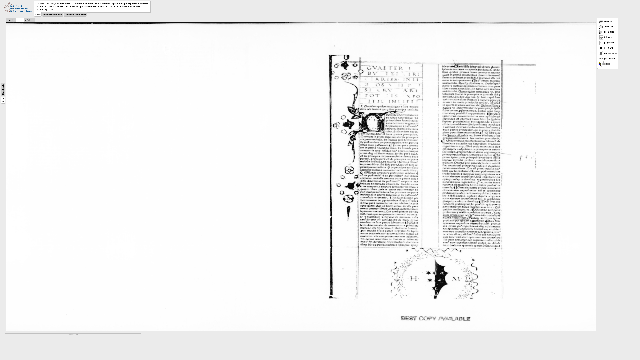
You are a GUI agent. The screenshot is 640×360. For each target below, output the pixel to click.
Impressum (73, 335)
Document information (75, 14)
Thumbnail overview (52, 14)
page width (609, 43)
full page (608, 37)
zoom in (608, 21)
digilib (607, 64)
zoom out (608, 27)
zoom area (609, 32)
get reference (610, 59)
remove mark (610, 53)
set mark (608, 48)
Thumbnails (3, 89)
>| (33, 20)
